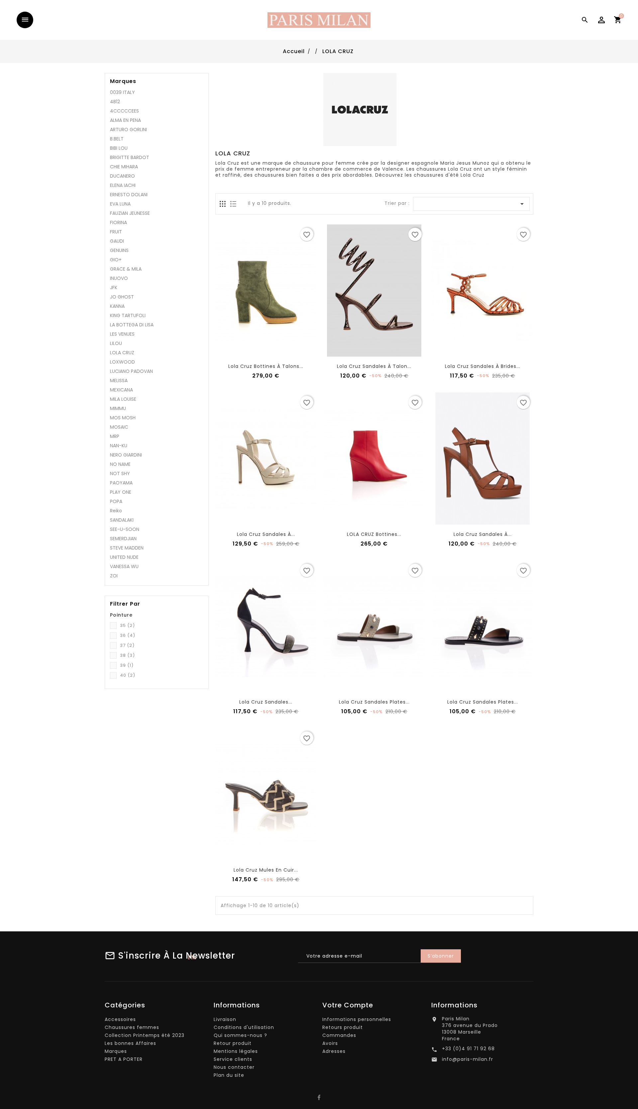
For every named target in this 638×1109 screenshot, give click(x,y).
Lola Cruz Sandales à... (266, 534)
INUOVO (119, 278)
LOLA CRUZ (122, 352)
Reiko (116, 510)
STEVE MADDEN (127, 548)
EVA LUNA (120, 204)
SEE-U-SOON (124, 529)
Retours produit (342, 1027)
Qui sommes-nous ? (240, 1035)
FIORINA (118, 222)
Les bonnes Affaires (130, 1043)
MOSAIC (119, 427)
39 (127, 665)
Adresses (334, 1051)
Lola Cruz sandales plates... (374, 702)
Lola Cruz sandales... (265, 702)
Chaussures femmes (132, 1027)
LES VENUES (122, 334)
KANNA (117, 306)
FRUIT (116, 231)
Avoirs (330, 1043)
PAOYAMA (121, 482)
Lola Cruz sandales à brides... (482, 366)
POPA (116, 501)
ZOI (114, 575)
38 (127, 655)
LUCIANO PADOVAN (131, 371)
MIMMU (118, 408)
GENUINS (119, 250)
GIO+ (116, 259)
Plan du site (229, 1075)
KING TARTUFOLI (128, 315)
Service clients (233, 1059)
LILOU (116, 343)
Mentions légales (236, 1051)
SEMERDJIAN (123, 538)
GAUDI (117, 241)
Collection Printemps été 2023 (144, 1035)
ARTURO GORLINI (128, 129)
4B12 (115, 101)
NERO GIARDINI (126, 455)
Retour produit (233, 1043)
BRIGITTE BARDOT (129, 157)
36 (127, 635)
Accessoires (120, 1019)
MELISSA (119, 380)
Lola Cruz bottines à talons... (265, 366)
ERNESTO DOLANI (129, 194)
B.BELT (117, 138)
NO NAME (120, 464)
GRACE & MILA (126, 269)
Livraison (225, 1019)
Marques (123, 81)
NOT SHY (120, 473)
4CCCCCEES (124, 111)
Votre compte (347, 1005)
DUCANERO (122, 176)
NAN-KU (118, 445)
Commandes (339, 1035)
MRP (114, 436)
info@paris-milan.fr (467, 1059)
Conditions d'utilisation (244, 1027)
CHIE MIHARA (124, 166)
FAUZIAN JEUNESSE (130, 213)
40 (127, 675)
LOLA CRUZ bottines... (374, 534)
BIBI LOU (119, 148)
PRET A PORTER (124, 1059)
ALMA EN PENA (125, 120)
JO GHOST (122, 297)
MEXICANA (121, 389)
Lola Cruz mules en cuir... (266, 870)
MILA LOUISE (123, 399)
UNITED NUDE (124, 557)
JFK (113, 287)
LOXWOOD (122, 362)
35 (127, 625)
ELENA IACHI (123, 185)
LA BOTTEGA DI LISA (132, 324)
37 (127, 645)
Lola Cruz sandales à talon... (374, 366)
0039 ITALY (122, 92)
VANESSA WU (124, 566)
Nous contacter (234, 1067)
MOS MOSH (123, 417)
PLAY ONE (120, 492)
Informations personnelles (356, 1019)
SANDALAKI (122, 520)
